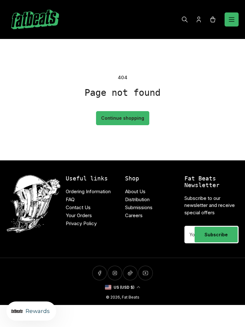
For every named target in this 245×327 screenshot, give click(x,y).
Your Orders (79, 215)
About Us (135, 191)
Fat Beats (130, 297)
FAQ (70, 199)
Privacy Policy (81, 223)
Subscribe (216, 234)
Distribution (137, 199)
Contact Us (78, 207)
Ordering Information (88, 191)
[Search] (185, 19)
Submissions (138, 207)
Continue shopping (122, 118)
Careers (134, 215)
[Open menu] (232, 19)
